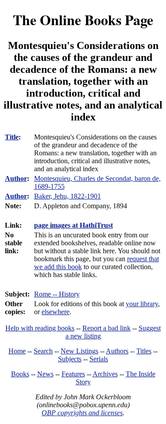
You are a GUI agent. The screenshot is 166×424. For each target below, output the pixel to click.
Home (17, 351)
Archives (105, 374)
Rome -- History (57, 294)
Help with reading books (39, 328)
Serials (98, 359)
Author (16, 178)
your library (142, 304)
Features (73, 374)
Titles (143, 351)
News (45, 374)
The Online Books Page (83, 19)
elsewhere (55, 311)
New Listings (79, 351)
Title (12, 137)
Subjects (69, 359)
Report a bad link (106, 328)
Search (43, 351)
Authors (117, 351)
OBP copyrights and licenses (82, 412)
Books (20, 374)
